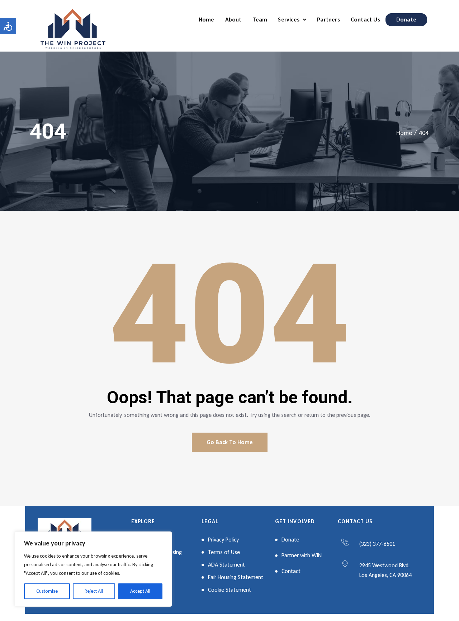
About (233, 19)
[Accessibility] (8, 26)
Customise (47, 591)
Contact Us (365, 19)
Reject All (94, 591)
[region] (93, 569)
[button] (292, 19)
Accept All (140, 591)
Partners (328, 19)
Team (260, 19)
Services (288, 19)
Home (206, 19)
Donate (406, 19)
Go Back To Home (230, 442)
